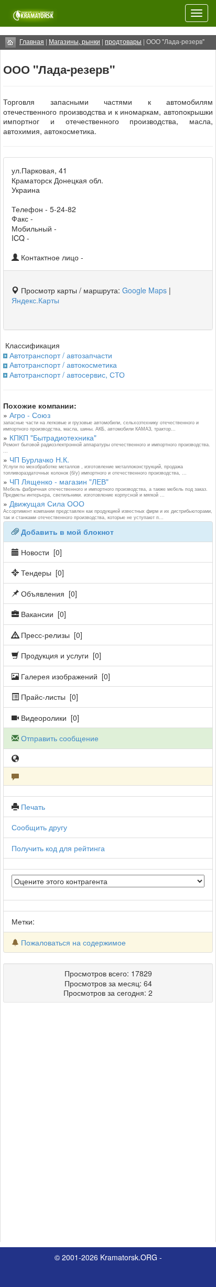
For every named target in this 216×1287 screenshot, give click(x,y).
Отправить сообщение (60, 738)
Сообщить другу (39, 827)
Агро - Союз (29, 415)
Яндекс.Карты (35, 300)
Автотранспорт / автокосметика (63, 364)
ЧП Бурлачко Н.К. (39, 459)
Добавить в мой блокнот (67, 531)
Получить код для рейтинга (58, 848)
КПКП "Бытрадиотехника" (52, 437)
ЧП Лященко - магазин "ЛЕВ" (59, 481)
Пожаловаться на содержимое (73, 942)
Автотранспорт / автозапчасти (60, 355)
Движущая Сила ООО (46, 503)
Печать (33, 806)
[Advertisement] (108, 1126)
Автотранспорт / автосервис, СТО (67, 374)
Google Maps (144, 290)
